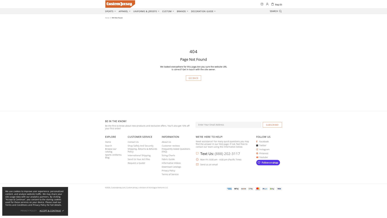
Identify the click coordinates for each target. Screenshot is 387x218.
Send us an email (209, 164)
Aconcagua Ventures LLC (158, 187)
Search (108, 145)
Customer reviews (171, 145)
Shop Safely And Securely (140, 145)
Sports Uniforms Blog (113, 156)
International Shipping (139, 155)
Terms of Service (170, 174)
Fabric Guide (168, 159)
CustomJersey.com (109, 4)
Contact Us (133, 142)
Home (107, 18)
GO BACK (193, 78)
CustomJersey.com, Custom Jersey (124, 187)
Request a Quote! (136, 163)
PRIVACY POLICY (29, 210)
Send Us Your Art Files (139, 159)
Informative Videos (171, 163)
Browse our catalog (111, 150)
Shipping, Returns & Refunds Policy (142, 150)
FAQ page (224, 144)
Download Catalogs (171, 166)
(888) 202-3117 (227, 153)
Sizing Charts (168, 155)
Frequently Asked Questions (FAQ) (176, 150)
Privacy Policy (168, 170)
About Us (166, 142)
